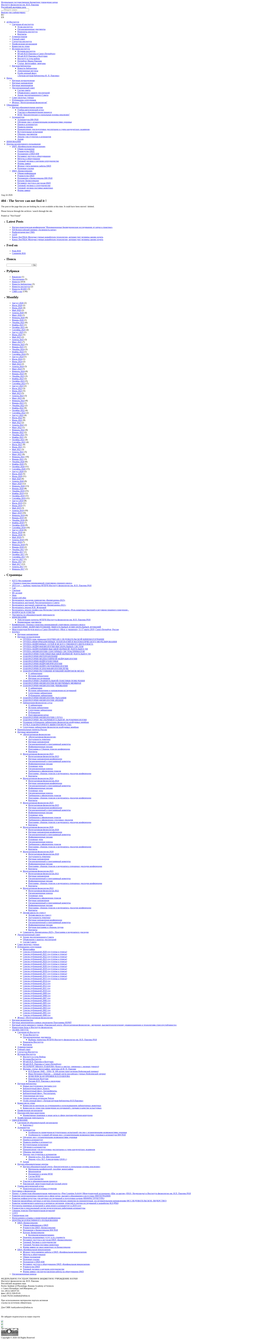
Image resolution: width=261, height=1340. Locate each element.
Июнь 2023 (17, 391)
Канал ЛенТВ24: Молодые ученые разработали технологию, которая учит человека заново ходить (57, 237)
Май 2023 (16, 393)
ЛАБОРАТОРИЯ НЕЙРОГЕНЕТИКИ (40, 661)
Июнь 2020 (17, 476)
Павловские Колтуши (38, 1079)
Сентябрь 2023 (19, 383)
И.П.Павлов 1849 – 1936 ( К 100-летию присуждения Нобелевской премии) (63, 1071)
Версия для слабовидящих (13, 12)
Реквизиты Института (33, 1042)
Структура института (22, 41)
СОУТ (15, 1213)
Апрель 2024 (18, 366)
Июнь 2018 (17, 535)
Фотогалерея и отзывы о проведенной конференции (36, 1218)
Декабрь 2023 (18, 376)
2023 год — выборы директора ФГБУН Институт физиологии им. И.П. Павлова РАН (51, 585)
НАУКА (16, 632)
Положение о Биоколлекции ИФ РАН (34, 178)
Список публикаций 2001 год (36, 1013)
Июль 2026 (17, 305)
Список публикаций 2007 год (36, 998)
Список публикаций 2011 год (36, 988)
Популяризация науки (38, 715)
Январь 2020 (18, 488)
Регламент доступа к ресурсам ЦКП (34, 183)
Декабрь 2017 (18, 549)
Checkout (16, 590)
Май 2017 (16, 564)
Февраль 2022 (18, 430)
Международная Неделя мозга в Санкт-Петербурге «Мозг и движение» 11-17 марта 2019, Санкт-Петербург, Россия (65, 629)
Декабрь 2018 (18, 520)
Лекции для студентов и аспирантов (34, 137)
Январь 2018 (18, 547)
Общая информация (26, 173)
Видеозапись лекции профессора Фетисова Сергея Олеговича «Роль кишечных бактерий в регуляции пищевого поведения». (70, 610)
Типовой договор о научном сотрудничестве (38, 161)
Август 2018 (18, 530)
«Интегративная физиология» (37, 734)
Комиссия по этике (21, 46)
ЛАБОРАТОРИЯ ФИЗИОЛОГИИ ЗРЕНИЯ (43, 700)
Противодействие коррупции (31, 1113)
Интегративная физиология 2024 (38, 778)
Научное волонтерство (22, 1020)
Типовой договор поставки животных (35, 188)
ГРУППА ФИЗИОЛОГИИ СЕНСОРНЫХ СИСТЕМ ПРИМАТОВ (54, 651)
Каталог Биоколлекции (28, 180)
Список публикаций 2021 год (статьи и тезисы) (45, 954)
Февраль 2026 (18, 317)
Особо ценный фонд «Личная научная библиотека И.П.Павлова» (53, 1101)
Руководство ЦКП (25, 151)
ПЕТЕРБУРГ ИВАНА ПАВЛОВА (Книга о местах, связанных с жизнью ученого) (61, 1066)
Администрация (19, 36)
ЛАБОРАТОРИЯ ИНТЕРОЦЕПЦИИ (40, 656)
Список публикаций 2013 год (36, 983)
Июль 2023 (17, 388)
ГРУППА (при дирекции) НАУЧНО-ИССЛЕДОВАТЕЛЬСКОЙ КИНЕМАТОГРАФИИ (63, 639)
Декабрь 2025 (18, 322)
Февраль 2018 (18, 545)
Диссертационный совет (23, 88)
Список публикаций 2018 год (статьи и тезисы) (45, 971)
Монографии (29, 949)
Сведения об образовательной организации (37, 1122)
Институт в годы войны (28, 58)
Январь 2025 (18, 347)
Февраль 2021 (18, 457)
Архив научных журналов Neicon (38, 1098)
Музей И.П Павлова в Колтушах (32, 56)
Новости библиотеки (27, 68)
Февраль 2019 (18, 515)
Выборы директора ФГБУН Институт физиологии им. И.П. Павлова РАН (62, 1039)
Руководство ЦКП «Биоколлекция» (39, 1227)
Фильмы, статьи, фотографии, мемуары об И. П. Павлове (49, 1069)
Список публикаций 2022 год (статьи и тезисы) (45, 956)
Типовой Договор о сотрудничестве (39, 1242)
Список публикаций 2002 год (36, 1010)
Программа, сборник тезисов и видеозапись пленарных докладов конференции (65, 866)
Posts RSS (16, 251)
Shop (14, 595)
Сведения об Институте (28, 1032)
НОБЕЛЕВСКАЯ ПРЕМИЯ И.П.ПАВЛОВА (49, 1076)
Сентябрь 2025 (19, 330)
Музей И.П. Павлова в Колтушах (38, 1061)
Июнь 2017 (17, 562)
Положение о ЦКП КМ (28, 154)
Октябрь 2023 (18, 381)
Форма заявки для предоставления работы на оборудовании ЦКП (53, 1271)
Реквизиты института (27, 32)
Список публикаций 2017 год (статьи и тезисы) (45, 974)
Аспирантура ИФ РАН (27, 119)
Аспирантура (18, 117)
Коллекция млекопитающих (41, 1235)
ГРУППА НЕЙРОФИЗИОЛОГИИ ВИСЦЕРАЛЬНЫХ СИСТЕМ (53, 646)
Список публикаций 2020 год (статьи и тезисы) (45, 952)
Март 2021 (17, 454)
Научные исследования (39, 678)
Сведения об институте (23, 24)
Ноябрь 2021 (18, 437)
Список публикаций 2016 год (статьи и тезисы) (45, 976)
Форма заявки (23, 190)
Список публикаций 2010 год (36, 991)
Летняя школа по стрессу (34, 913)
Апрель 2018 (18, 540)
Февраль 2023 (18, 400)
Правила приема (25, 127)
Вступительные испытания (30, 132)
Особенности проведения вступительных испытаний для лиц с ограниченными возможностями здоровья (77, 1132)
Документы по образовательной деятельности (33, 615)
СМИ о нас (17, 291)
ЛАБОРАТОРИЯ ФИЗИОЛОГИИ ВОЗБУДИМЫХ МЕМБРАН (52, 683)
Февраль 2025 (18, 344)
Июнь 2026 (17, 308)
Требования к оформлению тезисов (44, 771)
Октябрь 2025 (18, 327)
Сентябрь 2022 (19, 413)
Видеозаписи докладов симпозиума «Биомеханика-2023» (38, 600)
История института (21, 49)
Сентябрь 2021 (19, 442)
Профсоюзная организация (24, 44)
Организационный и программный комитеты (49, 744)
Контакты (22, 34)
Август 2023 (18, 386)
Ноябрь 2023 (18, 378)
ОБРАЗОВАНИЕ (20, 1120)
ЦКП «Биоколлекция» (22, 171)
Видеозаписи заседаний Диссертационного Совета (35, 602)
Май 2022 (16, 422)
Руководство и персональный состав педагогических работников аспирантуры (48, 1208)
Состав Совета (29, 942)
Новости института (21, 286)
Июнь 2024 (17, 361)
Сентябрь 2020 (19, 469)
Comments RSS (19, 253)
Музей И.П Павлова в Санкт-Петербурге (36, 53)
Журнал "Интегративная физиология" (29, 102)
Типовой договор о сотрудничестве (33, 185)
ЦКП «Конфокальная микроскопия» (29, 146)
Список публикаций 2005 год (36, 1003)
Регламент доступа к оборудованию (34, 156)
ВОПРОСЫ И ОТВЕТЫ (23, 612)
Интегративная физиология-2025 (43, 805)
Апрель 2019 (18, 510)
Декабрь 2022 (18, 405)
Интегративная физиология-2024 (43, 781)
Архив (20, 139)
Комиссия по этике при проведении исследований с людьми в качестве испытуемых (62, 1108)
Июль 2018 (17, 532)
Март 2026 (17, 315)
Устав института (25, 27)
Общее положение (26, 149)
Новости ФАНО (19, 289)
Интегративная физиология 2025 (38, 803)
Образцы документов (27, 134)
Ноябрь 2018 (18, 523)
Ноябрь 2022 (18, 408)
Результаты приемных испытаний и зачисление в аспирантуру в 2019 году (46, 1205)
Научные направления (22, 83)
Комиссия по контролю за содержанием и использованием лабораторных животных (62, 1105)
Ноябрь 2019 (18, 493)
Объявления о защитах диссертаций (39, 939)
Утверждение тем (20, 1215)
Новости (16, 282)
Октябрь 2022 (18, 410)
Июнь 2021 (17, 447)
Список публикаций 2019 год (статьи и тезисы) (45, 969)
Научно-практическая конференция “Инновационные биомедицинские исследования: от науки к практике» (62, 227)
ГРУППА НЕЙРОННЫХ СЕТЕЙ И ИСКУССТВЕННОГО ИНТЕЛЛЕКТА (58, 644)
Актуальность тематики (39, 739)
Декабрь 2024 (18, 349)
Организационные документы (31, 29)
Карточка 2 (28, 1125)
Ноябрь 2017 (18, 552)
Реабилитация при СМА (23, 232)
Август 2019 (18, 501)
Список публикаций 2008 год (36, 996)
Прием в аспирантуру (27, 124)
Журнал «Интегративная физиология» (35, 1017)
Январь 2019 (18, 518)
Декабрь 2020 (18, 462)
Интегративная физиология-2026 (43, 829)
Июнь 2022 (17, 420)
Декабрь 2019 (18, 491)
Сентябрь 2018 (19, 527)
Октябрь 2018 (18, 525)
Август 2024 (18, 357)
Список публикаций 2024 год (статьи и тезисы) (45, 961)
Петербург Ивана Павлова (29, 61)
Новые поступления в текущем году (40, 1086)
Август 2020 (18, 471)
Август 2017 (18, 559)
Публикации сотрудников (24, 100)
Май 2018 (16, 537)
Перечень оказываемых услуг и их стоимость (44, 1237)
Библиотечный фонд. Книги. (36, 1088)
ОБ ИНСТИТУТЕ (20, 1030)
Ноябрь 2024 (18, 352)
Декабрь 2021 (18, 435)
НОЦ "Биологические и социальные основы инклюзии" (43, 115)
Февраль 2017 (18, 569)
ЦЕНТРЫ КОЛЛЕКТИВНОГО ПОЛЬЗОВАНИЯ (35, 1220)
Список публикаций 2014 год (36, 981)
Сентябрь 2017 (19, 557)
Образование (13, 105)
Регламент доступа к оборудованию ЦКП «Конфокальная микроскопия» (56, 1264)
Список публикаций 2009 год (36, 993)
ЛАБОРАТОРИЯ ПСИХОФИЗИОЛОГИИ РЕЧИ (45, 668)
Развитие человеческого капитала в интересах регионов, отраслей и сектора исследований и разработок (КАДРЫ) (65, 1203)
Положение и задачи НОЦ (40, 1174)
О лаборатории (35, 673)
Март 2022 (17, 427)
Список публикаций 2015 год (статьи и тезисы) (45, 978)
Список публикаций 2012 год (36, 986)
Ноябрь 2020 (18, 464)
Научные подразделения (23, 80)
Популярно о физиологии (24, 1191)
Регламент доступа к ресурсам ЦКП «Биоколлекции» (47, 1240)
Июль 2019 (17, 503)
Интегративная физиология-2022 (38, 888)
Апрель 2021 (18, 452)
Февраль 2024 (18, 371)
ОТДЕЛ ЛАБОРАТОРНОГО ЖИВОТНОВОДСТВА (47, 725)
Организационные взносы (40, 768)
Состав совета (23, 90)
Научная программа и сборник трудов (45, 927)
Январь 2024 (18, 374)
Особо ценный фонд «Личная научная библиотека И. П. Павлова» (38, 74)
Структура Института (27, 1052)
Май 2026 (16, 310)
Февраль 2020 (18, 486)
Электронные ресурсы (27, 71)
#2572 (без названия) (21, 580)
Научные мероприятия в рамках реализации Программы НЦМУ (42, 1022)
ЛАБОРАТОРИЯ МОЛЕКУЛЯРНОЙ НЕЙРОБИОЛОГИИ (50, 659)
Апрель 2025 (18, 339)
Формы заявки (24, 163)
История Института (26, 1054)
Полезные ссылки (25, 168)
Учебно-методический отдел (30, 110)
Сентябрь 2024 (19, 354)
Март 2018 (17, 542)
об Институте (13, 22)
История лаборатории (38, 676)
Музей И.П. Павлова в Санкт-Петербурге (42, 1064)
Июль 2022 (17, 418)
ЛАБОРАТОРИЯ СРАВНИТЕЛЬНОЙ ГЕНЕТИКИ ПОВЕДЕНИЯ (54, 681)
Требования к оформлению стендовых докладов (50, 820)
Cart (14, 588)
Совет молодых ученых (23, 97)
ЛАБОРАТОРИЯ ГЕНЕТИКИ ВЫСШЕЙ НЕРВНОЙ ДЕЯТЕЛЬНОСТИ (57, 654)
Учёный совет (23, 1049)
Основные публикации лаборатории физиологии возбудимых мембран (56, 722)
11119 (14, 234)
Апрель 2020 (18, 481)
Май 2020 (16, 479)
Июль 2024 (17, 359)
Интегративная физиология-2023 (43, 756)
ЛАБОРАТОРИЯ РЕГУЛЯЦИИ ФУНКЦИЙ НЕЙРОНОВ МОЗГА (53, 671)
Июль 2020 (17, 474)
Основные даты (35, 766)
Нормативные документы (29, 622)
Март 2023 (17, 398)
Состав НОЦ (34, 1176)
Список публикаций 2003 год (36, 1008)
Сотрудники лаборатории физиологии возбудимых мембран (51, 727)
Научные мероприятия (22, 85)
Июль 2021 (17, 444)
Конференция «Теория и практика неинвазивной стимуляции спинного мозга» (49, 624)
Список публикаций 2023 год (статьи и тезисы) (45, 959)
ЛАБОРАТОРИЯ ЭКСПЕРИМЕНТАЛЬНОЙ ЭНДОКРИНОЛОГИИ (55, 720)
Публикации (34, 712)
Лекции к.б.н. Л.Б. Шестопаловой (44, 1157)
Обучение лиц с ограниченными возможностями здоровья (44, 122)
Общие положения (31, 1257)
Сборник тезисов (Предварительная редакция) (33, 1210)
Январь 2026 (18, 320)
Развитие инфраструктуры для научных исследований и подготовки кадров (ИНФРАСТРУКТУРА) (58, 1198)
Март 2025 (17, 342)
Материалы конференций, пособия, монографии (50, 1169)
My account (17, 593)
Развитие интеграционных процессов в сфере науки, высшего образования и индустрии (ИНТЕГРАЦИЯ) (61, 1196)
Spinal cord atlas (19, 598)
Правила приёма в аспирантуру (37, 1142)
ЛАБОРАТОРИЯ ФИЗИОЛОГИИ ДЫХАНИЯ (44, 698)
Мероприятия (34, 1171)
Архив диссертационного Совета (32, 95)
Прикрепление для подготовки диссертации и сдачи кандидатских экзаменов (53, 129)
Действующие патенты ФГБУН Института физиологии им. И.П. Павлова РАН (54, 620)
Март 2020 (17, 483)
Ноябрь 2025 (18, 325)
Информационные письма (40, 746)
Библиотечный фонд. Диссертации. (39, 1093)
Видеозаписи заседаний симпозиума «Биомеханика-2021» (39, 605)
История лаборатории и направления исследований (52, 690)
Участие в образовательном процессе (34, 112)
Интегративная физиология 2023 (38, 754)
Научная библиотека (21, 66)
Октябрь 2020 (18, 466)
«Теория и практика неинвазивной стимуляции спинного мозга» (42, 583)
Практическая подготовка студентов (40, 1188)
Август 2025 (18, 332)
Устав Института (30, 1035)
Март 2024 (17, 369)
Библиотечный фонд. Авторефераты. (40, 1091)
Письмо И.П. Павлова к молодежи (44, 1081)
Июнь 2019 (17, 505)
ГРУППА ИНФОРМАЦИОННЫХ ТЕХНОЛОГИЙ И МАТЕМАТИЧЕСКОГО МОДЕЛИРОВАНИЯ (70, 641)
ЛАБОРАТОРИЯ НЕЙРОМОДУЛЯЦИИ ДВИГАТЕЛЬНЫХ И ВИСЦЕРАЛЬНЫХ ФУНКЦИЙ (56, 627)
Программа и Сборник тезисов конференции (49, 749)
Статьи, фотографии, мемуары (31, 63)
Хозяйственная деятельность (30, 1118)
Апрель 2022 (18, 425)
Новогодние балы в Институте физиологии (32, 1027)
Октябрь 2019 (18, 496)
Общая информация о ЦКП (35, 1225)
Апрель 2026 (18, 313)
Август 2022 (18, 415)
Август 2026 (18, 303)
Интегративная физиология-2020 (38, 851)
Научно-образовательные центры (27, 107)
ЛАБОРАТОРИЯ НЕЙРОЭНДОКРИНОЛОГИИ (45, 666)
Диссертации (18, 279)
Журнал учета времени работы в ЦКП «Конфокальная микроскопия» (55, 1252)
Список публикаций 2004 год (36, 1005)
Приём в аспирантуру (33, 1140)
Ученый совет (18, 39)
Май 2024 (16, 364)
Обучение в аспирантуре (34, 1147)
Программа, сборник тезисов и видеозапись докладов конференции (59, 773)
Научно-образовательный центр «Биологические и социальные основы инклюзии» (61, 1166)
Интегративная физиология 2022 (43, 891)
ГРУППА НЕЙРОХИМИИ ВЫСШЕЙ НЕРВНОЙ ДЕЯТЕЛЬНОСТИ (55, 649)
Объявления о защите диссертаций (33, 93)
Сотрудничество (36, 1179)
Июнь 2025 (17, 335)
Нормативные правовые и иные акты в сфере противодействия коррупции (58, 1115)
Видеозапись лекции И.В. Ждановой (29, 607)
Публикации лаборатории (40, 695)
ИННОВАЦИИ (14, 141)
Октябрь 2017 (18, 554)
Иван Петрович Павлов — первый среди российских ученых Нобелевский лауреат (67, 1074)
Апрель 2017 (18, 566)
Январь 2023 (18, 403)
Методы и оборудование (28, 158)
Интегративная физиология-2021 (38, 871)
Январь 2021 (18, 459)
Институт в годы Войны (34, 1057)
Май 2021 (16, 449)
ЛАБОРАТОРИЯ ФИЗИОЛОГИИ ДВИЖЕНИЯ (45, 685)
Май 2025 (16, 337)
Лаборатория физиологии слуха (37, 703)
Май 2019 (16, 508)
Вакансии (16, 277)
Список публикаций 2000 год (36, 1015)
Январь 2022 (18, 432)
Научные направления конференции (45, 759)
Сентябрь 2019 (19, 498)
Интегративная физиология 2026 (38, 827)
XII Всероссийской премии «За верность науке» (34, 230)
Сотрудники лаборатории (40, 693)
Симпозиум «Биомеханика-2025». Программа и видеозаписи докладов (56, 932)
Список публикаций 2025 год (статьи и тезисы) (45, 964)
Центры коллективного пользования (24, 144)
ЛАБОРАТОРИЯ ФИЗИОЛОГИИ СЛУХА (43, 717)
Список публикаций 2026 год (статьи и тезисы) (45, 966)
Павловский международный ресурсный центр (45, 1184)
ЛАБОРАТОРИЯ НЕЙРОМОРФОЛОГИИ (42, 663)
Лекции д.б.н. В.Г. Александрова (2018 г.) (47, 1159)
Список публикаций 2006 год (36, 1000)
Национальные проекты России (32, 729)
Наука (9, 78)
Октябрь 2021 (18, 440)
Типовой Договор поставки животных (41, 1245)
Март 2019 (17, 513)
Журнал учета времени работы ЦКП (34, 166)
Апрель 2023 (18, 396)
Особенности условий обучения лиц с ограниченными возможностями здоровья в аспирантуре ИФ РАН (77, 1135)
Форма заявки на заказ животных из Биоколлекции (46, 1247)
